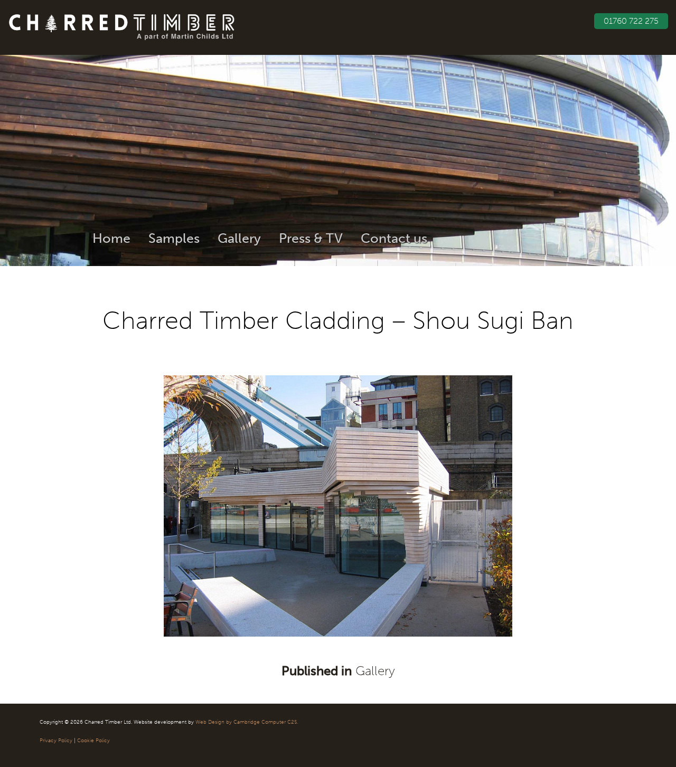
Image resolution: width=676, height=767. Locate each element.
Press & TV (311, 238)
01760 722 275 (631, 21)
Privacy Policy (56, 740)
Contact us (394, 238)
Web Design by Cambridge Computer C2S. (246, 722)
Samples (174, 238)
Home (111, 238)
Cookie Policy (93, 740)
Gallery (239, 238)
